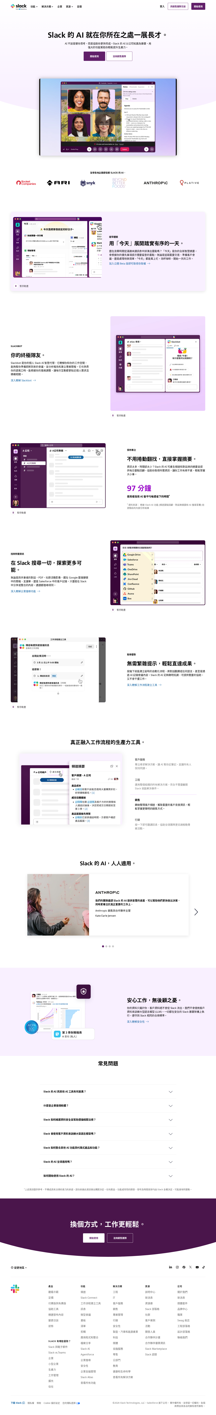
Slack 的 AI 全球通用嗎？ (57, 1161)
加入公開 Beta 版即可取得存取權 (127, 263)
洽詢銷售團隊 (119, 56)
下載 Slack (16, 1402)
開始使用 (198, 6)
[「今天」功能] (57, 247)
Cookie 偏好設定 (52, 1402)
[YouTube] (197, 1267)
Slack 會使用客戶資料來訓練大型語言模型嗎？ (69, 1133)
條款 (39, 1402)
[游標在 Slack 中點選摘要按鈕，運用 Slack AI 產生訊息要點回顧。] (157, 572)
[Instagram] (177, 1267)
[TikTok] (203, 1267)
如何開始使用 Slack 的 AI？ (59, 1175)
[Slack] (19, 6)
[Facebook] (183, 1267)
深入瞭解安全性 (136, 1021)
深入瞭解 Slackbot (21, 380)
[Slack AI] (58, 475)
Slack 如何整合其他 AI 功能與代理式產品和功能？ (71, 1147)
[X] (190, 1267)
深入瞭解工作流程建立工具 (142, 685)
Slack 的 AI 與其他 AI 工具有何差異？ (64, 1091)
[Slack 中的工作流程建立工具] (58, 669)
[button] (197, 912)
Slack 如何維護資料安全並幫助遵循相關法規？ (69, 1119)
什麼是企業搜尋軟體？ (56, 1105)
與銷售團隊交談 (178, 6)
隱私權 (31, 1402)
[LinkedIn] (170, 1267)
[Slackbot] (157, 363)
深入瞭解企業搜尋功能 (23, 591)
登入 (162, 6)
